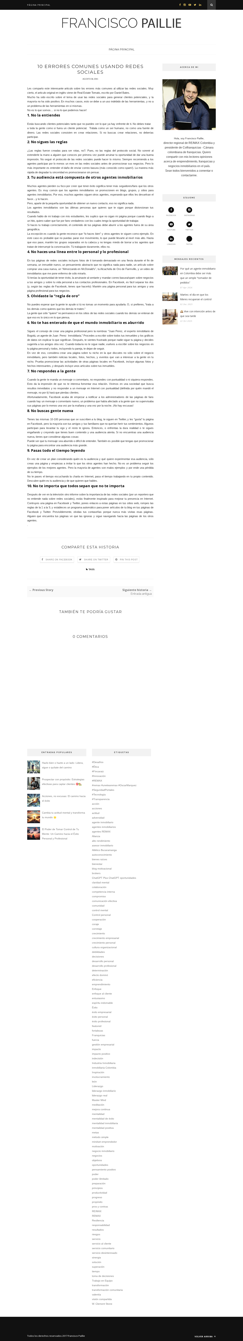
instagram (189, 215)
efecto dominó (100, 975)
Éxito (94, 1007)
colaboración (99, 887)
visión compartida (102, 1299)
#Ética (95, 766)
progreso (97, 1197)
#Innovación (99, 776)
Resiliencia (98, 1220)
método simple (100, 1137)
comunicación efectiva (104, 901)
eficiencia (97, 979)
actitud (95, 813)
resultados (98, 1229)
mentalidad (98, 1114)
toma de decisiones (103, 1276)
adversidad (98, 817)
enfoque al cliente (102, 993)
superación (98, 1266)
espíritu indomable (102, 1002)
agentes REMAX (101, 831)
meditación (98, 1104)
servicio (96, 1239)
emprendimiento (101, 984)
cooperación (99, 919)
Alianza (96, 836)
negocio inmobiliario (103, 1151)
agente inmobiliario (102, 822)
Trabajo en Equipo (102, 1280)
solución (96, 1262)
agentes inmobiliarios (104, 827)
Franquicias (98, 1035)
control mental (100, 910)
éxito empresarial (101, 1012)
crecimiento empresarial (105, 938)
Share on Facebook (59, 559)
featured (96, 1026)
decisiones (98, 956)
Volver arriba (204, 1336)
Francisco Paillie (76, 1335)
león (94, 1081)
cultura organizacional (104, 947)
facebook (171, 215)
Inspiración (98, 1072)
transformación (100, 1285)
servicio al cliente (101, 1243)
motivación (98, 1146)
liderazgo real (99, 1095)
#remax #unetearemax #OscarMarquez (114, 785)
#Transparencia (101, 799)
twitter (189, 230)
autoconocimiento (102, 854)
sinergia (96, 1257)
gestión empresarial (103, 1044)
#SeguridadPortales (103, 789)
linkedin (171, 244)
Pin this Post (129, 559)
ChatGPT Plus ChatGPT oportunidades (114, 877)
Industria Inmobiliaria (103, 1063)
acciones (97, 808)
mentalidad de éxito (103, 1118)
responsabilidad (101, 1225)
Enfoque (96, 989)
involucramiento (101, 1077)
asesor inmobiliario (102, 845)
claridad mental (100, 882)
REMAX (96, 1215)
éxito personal (100, 1016)
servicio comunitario (103, 1248)
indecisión (97, 1058)
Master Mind (99, 1100)
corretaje (97, 928)
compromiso (99, 896)
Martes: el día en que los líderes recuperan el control (196, 297)
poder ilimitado (100, 1178)
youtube (171, 230)
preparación (98, 1183)
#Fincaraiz (98, 771)
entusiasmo (98, 998)
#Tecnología (99, 794)
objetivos (97, 1160)
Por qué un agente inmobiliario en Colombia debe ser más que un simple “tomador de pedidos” (198, 275)
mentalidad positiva (103, 1127)
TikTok (189, 244)
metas (95, 1132)
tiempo (96, 1271)
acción (95, 803)
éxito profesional (101, 1021)
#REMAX (97, 780)
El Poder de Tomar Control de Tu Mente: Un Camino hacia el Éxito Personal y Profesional (60, 834)
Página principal (39, 5)
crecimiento (98, 933)
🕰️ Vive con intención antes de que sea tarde (197, 314)
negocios (97, 1155)
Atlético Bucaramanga (104, 850)
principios (97, 1188)
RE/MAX (96, 1211)
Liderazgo (97, 1086)
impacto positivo (101, 1053)
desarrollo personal (103, 961)
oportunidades (100, 1164)
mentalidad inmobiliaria (105, 1123)
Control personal (101, 914)
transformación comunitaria (107, 1289)
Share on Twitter (96, 559)
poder (95, 1174)
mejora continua (101, 1109)
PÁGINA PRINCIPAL (121, 49)
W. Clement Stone (102, 1303)
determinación (100, 970)
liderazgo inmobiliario (104, 1090)
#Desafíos (97, 762)
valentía (96, 1294)
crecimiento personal (103, 942)
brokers (96, 873)
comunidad (98, 905)
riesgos (96, 1234)
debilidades (98, 952)
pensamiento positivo (104, 1169)
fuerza (95, 1039)
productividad (99, 1192)
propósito (97, 1202)
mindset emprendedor (104, 1141)
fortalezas (97, 1030)
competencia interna (103, 891)
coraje (95, 924)
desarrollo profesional (104, 965)
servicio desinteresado (104, 1252)
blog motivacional (102, 868)
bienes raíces (99, 859)
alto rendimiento (101, 840)
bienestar (97, 864)
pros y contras (100, 1206)
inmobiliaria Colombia (104, 1067)
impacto (96, 1049)
